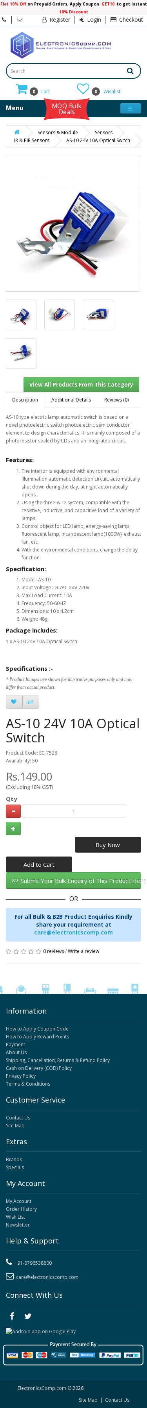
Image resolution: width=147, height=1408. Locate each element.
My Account (18, 1201)
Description (25, 399)
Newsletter (18, 1224)
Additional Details (71, 399)
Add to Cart (39, 864)
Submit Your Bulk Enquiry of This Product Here (80, 880)
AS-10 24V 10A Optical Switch (98, 140)
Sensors (104, 132)
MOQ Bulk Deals (67, 109)
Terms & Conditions (28, 1084)
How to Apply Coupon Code (37, 1028)
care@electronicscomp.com (73, 932)
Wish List (15, 1217)
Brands (14, 1159)
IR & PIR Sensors (31, 140)
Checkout (130, 19)
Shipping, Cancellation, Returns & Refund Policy (58, 1060)
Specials (15, 1167)
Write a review (83, 951)
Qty (11, 799)
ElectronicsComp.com (42, 1388)
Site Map (15, 1125)
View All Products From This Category (81, 384)
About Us (16, 1052)
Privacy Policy (21, 1076)
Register (59, 19)
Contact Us (18, 1117)
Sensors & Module (58, 132)
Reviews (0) (116, 399)
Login (93, 19)
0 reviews (53, 951)
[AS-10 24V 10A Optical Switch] (21, 315)
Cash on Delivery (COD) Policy (39, 1068)
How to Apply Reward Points (37, 1036)
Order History (21, 1209)
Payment (15, 1044)
